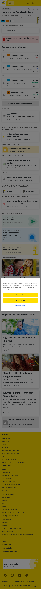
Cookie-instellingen (20, 305)
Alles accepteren (20, 294)
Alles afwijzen (20, 300)
